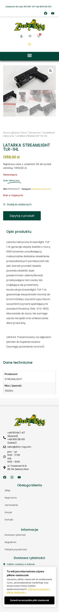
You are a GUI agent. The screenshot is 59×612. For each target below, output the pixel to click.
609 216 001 (45, 6)
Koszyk (8, 512)
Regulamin (10, 542)
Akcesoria (34, 132)
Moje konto (11, 497)
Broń (24, 132)
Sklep (7, 490)
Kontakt (9, 519)
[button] (29, 55)
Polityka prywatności (16, 549)
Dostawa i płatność (15, 534)
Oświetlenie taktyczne (41, 189)
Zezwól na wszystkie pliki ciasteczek (29, 600)
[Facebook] (45, 13)
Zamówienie (11, 505)
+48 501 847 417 (16, 432)
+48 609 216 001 (16, 439)
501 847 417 (29, 6)
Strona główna (11, 132)
